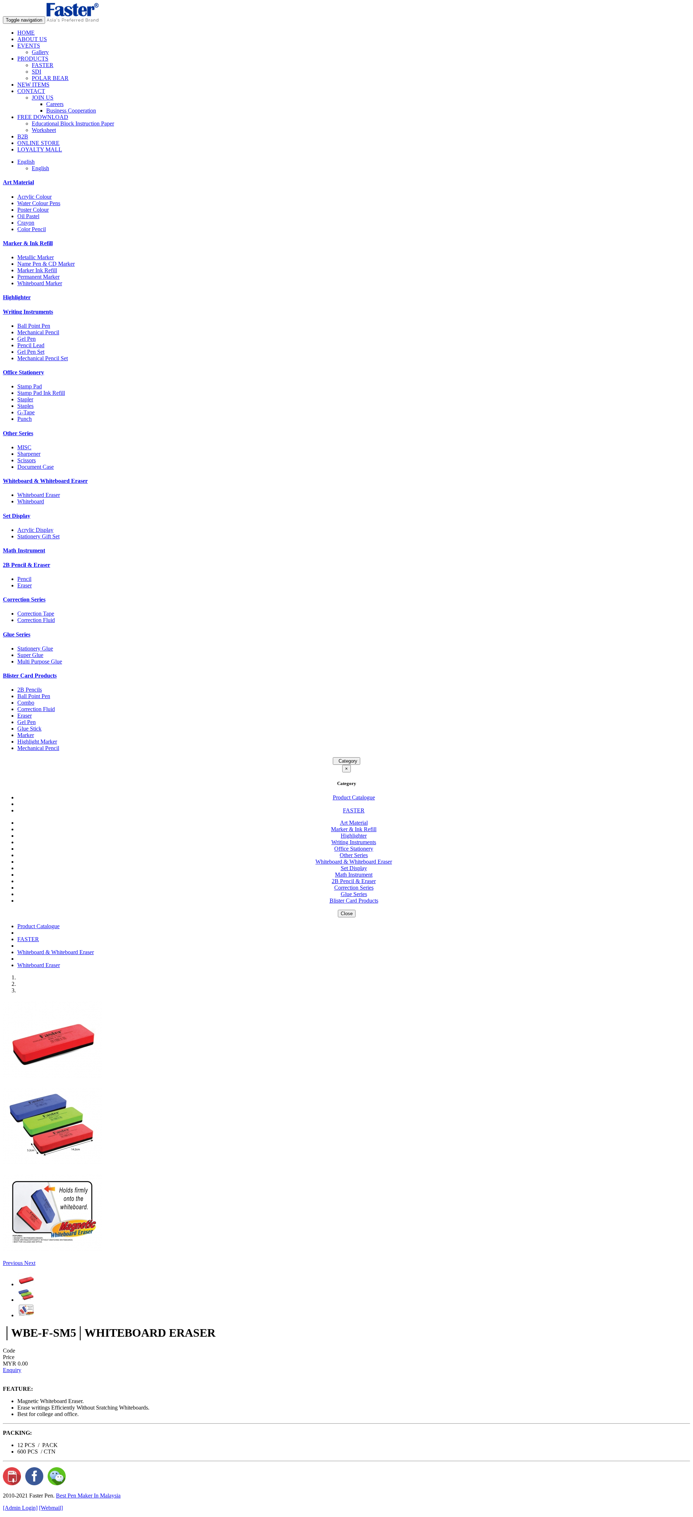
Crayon (25, 223)
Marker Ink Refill (37, 270)
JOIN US (42, 97)
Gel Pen (26, 339)
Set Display (16, 516)
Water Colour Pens (38, 203)
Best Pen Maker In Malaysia (88, 1495)
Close (347, 913)
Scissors (26, 460)
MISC (24, 447)
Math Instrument (24, 550)
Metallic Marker (35, 257)
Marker (25, 735)
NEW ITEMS (33, 84)
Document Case (35, 467)
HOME (26, 33)
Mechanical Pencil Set (42, 358)
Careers (55, 104)
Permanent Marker (38, 277)
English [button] (26, 162)
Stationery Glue (35, 648)
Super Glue (30, 655)
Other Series (18, 433)
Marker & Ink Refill (28, 243)
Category (346, 761)
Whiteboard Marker (39, 283)
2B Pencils (29, 690)
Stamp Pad (29, 386)
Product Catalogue (354, 797)
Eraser (24, 585)
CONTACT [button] (31, 91)
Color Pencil (31, 229)
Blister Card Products (30, 675)
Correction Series (24, 599)
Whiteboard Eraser (38, 495)
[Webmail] (51, 1508)
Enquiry (12, 1370)
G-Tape (26, 412)
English (40, 168)
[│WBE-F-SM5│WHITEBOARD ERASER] (52, 1076)
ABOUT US (32, 39)
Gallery (40, 52)
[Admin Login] (20, 1508)
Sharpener (28, 454)
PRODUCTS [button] (32, 59)
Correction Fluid (36, 620)
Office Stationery (23, 372)
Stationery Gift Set (38, 536)
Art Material (18, 182)
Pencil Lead (30, 345)
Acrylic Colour (34, 197)
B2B (22, 136)
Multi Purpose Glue (39, 661)
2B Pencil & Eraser (26, 565)
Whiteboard (30, 501)
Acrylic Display (35, 530)
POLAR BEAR (50, 78)
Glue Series (16, 634)
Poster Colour (33, 210)
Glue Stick (29, 729)
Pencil (24, 579)
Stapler (25, 399)
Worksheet (44, 130)
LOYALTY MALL (39, 149)
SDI (36, 72)
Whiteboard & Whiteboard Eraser (45, 481)
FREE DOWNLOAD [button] (42, 117)
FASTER (42, 65)
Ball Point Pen (33, 326)
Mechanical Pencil (38, 332)
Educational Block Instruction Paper (73, 123)
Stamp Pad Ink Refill (41, 393)
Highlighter (17, 297)
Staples (25, 406)
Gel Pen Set (30, 352)
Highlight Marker (37, 741)
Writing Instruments (28, 312)
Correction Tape (35, 613)
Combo (25, 703)
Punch (24, 419)
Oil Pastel (28, 216)
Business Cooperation (71, 110)
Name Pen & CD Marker (46, 264)
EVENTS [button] (28, 46)
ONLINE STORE (38, 143)
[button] (13, 1263)
